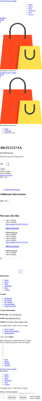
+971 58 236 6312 (15, 314)
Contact (31, 14)
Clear (2, 169)
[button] (35, 396)
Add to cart (12, 397)
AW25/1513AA (12, 246)
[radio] (8, 163)
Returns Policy (9, 333)
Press (30, 12)
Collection (7, 131)
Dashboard (8, 298)
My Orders (8, 300)
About (30, 6)
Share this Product (6, 175)
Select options (11, 224)
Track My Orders (10, 306)
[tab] (23, 190)
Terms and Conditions (11, 331)
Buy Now (23, 397)
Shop (30, 8)
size (1, 164)
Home (30, 5)
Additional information (12, 189)
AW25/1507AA (12, 228)
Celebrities (32, 10)
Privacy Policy (9, 329)
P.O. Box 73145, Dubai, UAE (17, 322)
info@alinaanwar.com (12, 318)
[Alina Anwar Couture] (8, 1)
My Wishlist (8, 302)
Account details (9, 304)
